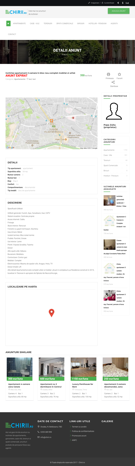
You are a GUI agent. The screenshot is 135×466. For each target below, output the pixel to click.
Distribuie (114, 86)
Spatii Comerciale (64, 23)
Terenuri (48, 23)
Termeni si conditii (79, 427)
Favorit (119, 78)
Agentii (114, 23)
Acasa (64, 54)
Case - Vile (34, 23)
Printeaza (110, 78)
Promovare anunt (79, 436)
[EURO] (118, 3)
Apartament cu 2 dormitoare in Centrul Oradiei (50, 387)
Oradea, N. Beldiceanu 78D (51, 427)
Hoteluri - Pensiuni (98, 23)
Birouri (80, 23)
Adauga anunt (119, 11)
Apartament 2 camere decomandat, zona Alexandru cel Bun (115, 387)
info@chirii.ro (45, 437)
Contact (12, 34)
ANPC (74, 440)
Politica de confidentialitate (83, 431)
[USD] (122, 3)
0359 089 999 (46, 432)
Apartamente (19, 23)
